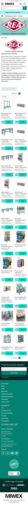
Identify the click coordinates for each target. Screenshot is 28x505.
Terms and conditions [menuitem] (7, 413)
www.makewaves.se (7, 446)
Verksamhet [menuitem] (4, 399)
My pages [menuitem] (3, 415)
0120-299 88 (9, 441)
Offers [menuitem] (3, 388)
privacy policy (6, 377)
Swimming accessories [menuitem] (7, 396)
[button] (2, 4)
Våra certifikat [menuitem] (5, 421)
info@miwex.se (5, 438)
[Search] (25, 8)
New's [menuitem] (3, 386)
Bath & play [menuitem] (4, 391)
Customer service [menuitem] (6, 410)
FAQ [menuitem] (2, 408)
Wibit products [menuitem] (5, 402)
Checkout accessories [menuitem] (7, 394)
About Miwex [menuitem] (4, 418)
